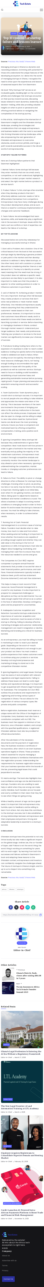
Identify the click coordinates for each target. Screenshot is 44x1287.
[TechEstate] (9, 1234)
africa (4, 889)
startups (20, 889)
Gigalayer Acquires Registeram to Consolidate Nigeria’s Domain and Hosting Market (22, 1155)
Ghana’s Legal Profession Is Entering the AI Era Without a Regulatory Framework (21, 1052)
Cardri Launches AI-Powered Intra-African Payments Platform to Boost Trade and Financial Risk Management (22, 1212)
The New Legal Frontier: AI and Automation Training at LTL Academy (20, 1107)
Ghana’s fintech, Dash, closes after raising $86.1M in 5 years (28, 975)
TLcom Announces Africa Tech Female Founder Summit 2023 (27, 989)
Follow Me (22, 943)
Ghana (11, 889)
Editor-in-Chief (11, 46)
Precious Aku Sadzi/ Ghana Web (21, 61)
